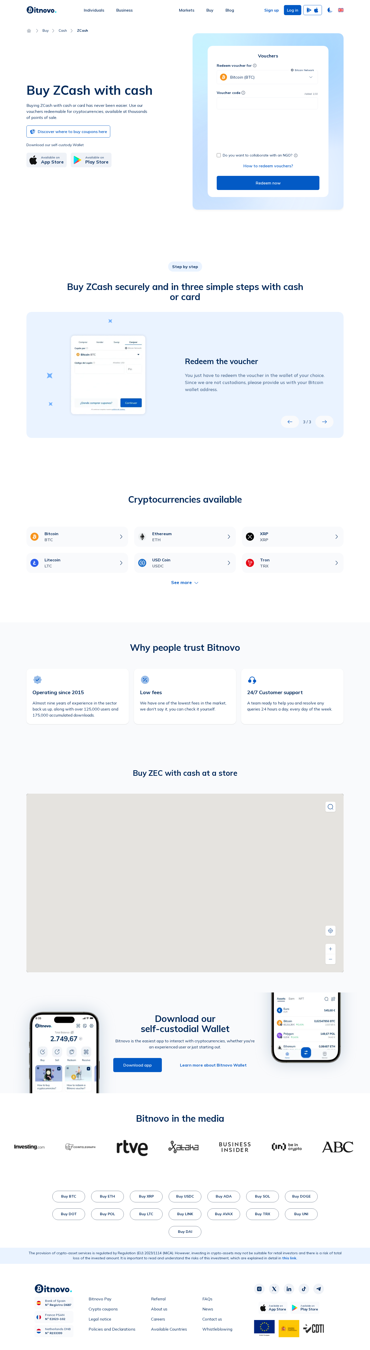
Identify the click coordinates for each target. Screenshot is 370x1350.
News (207, 1308)
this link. (289, 1258)
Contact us (212, 1319)
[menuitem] (94, 10)
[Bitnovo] (41, 10)
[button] (341, 10)
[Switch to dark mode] (330, 10)
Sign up (271, 10)
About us (159, 1308)
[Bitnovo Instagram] (259, 1289)
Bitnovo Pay (100, 1298)
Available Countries (169, 1329)
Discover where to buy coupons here (72, 131)
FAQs (207, 1298)
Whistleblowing (217, 1329)
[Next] (324, 422)
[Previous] (290, 422)
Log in (292, 10)
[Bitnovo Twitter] (274, 1289)
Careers (158, 1319)
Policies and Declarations (112, 1329)
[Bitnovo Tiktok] (304, 1289)
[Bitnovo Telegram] (318, 1289)
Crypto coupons (103, 1308)
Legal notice (100, 1319)
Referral (158, 1298)
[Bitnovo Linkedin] (289, 1289)
